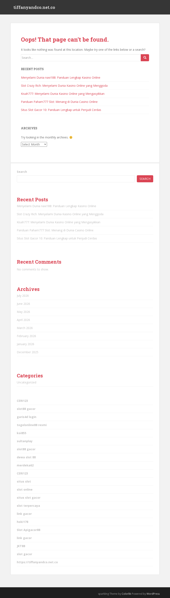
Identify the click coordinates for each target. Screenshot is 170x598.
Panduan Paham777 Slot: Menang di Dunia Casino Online (59, 102)
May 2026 (23, 312)
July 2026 (23, 296)
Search (22, 172)
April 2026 (23, 320)
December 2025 (27, 352)
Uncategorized (26, 382)
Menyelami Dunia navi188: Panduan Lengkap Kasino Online (60, 77)
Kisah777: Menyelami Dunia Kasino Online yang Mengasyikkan (62, 94)
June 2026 (23, 304)
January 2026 (25, 344)
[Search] (145, 57)
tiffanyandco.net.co (34, 7)
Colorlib (126, 594)
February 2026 (26, 336)
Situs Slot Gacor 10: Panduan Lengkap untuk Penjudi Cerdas (61, 110)
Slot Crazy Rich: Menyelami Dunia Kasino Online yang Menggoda (64, 86)
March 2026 (25, 328)
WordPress (153, 594)
